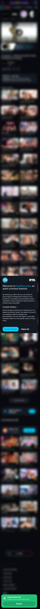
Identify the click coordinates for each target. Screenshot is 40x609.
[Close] (35, 596)
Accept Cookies (10, 329)
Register (19, 604)
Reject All (25, 329)
